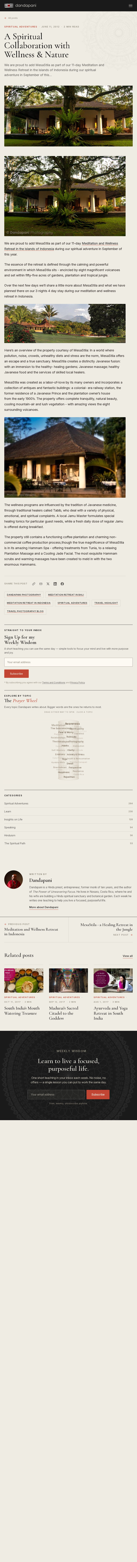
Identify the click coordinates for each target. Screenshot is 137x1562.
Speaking (68, 827)
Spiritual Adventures (20, 26)
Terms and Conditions (53, 682)
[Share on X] (48, 584)
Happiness (64, 772)
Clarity (71, 750)
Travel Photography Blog (25, 611)
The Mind (79, 733)
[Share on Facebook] (62, 584)
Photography (76, 741)
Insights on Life (68, 819)
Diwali (70, 763)
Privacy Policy (77, 682)
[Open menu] (131, 6)
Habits (65, 745)
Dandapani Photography (24, 594)
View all (128, 955)
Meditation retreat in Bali (66, 594)
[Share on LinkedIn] (55, 584)
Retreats (72, 736)
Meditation (59, 725)
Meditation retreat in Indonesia (28, 603)
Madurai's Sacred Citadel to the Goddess (63, 1013)
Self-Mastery (58, 750)
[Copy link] (34, 584)
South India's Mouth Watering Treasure (22, 1010)
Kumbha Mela (58, 762)
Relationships (58, 737)
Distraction (78, 746)
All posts (13, 17)
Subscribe (16, 673)
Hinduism (68, 835)
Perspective (75, 767)
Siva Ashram (59, 767)
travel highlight (106, 603)
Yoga (65, 759)
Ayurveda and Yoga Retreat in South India (111, 1013)
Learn (68, 811)
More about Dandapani (43, 907)
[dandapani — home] (20, 5)
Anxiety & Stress (76, 754)
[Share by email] (41, 584)
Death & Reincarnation (78, 758)
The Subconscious (61, 728)
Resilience (78, 771)
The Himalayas (60, 741)
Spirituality (77, 728)
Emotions (60, 754)
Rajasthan (69, 777)
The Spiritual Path (68, 843)
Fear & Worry (66, 732)
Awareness (72, 723)
